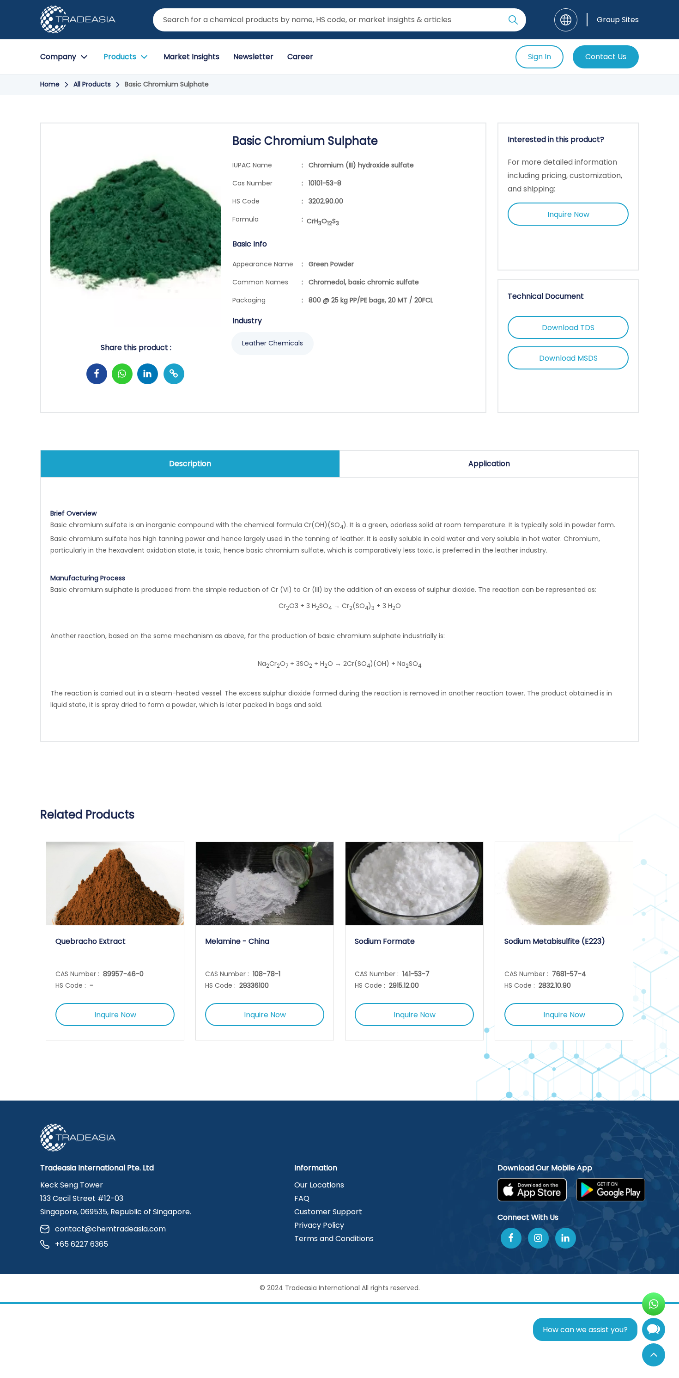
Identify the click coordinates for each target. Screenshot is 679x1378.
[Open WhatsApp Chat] (653, 1304)
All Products (92, 84)
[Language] (565, 19)
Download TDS (568, 327)
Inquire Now (568, 214)
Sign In (539, 56)
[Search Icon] (513, 21)
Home (50, 84)
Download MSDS (568, 358)
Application (489, 463)
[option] (115, 941)
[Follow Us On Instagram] (538, 1238)
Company (58, 56)
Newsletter (253, 56)
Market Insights (191, 56)
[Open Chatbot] (653, 1331)
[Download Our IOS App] (532, 1189)
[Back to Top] (653, 1354)
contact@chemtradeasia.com (110, 1229)
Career (300, 56)
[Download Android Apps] (610, 1189)
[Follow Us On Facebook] (511, 1238)
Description (190, 463)
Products (119, 56)
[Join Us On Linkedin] (565, 1238)
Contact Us (605, 56)
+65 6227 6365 (81, 1244)
